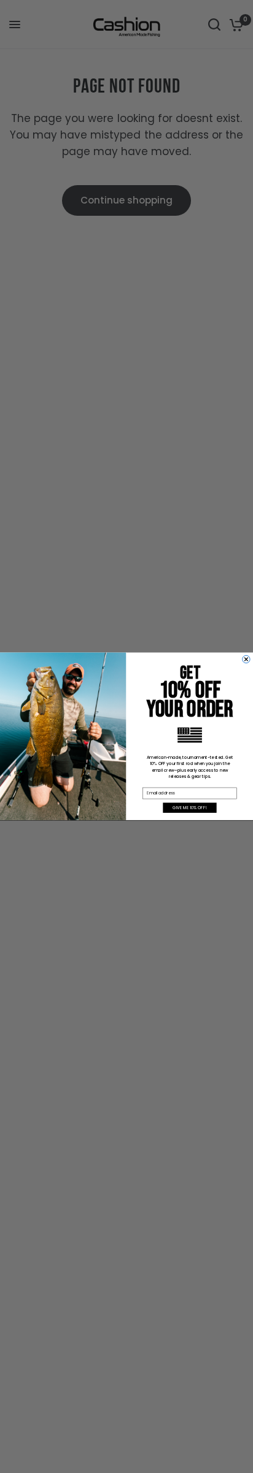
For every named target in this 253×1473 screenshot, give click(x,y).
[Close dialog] (246, 659)
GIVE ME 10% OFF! (190, 807)
